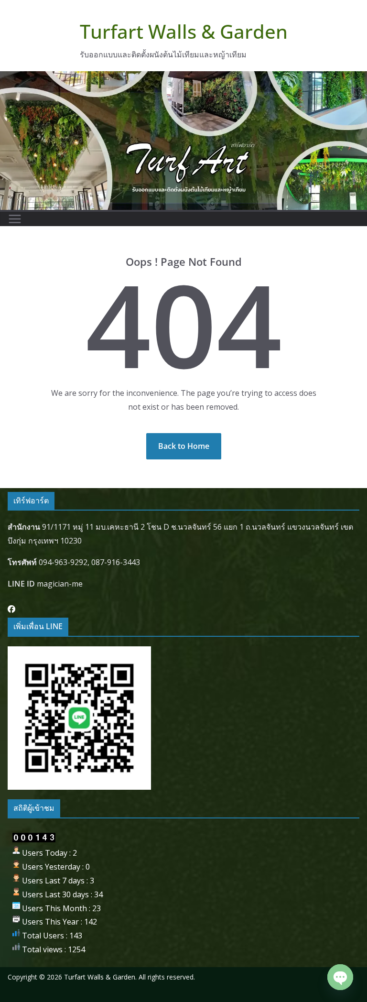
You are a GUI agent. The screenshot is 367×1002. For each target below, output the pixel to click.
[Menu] (15, 219)
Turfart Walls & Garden (184, 31)
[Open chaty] (340, 977)
